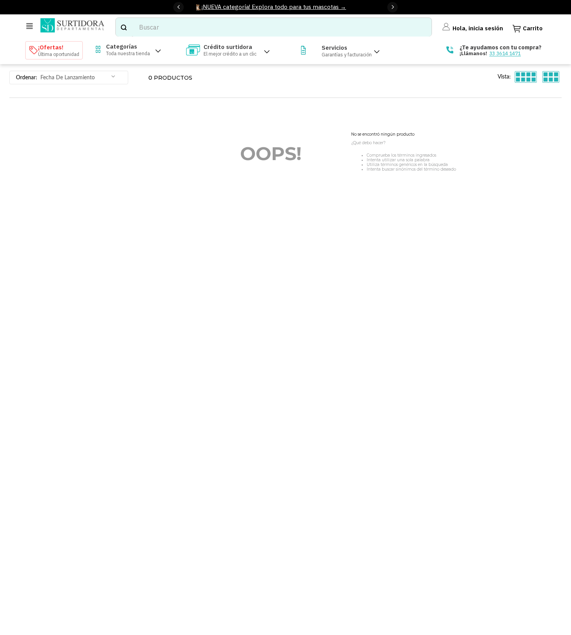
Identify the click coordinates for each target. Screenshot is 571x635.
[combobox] (274, 27)
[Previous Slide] (178, 7)
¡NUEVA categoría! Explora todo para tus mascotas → (274, 6)
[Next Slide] (392, 7)
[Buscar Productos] (123, 27)
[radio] (525, 77)
